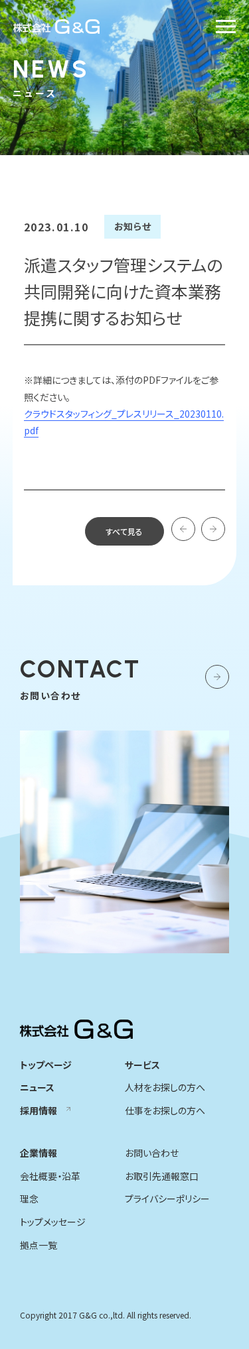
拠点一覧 (38, 1245)
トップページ (46, 1064)
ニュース (37, 1087)
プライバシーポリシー (167, 1198)
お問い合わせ (152, 1152)
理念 (29, 1198)
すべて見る (124, 531)
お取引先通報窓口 (162, 1176)
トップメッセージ (53, 1221)
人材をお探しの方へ (165, 1087)
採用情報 (38, 1110)
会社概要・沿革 (50, 1176)
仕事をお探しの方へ (165, 1110)
